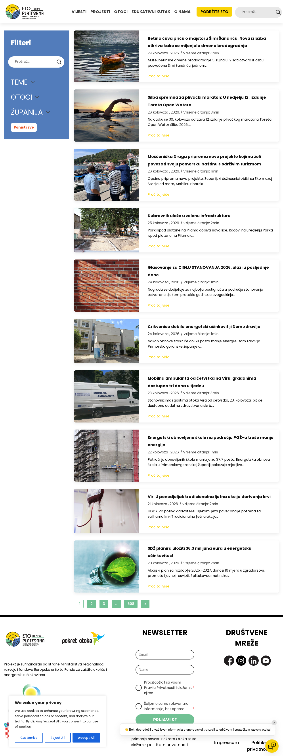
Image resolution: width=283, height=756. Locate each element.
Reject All (57, 737)
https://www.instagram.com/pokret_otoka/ (241, 661)
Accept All (86, 737)
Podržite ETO (214, 11)
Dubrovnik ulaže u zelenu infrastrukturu (189, 215)
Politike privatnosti (259, 745)
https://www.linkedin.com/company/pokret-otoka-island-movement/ (254, 661)
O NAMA (182, 11)
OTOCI (121, 11)
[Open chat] (272, 746)
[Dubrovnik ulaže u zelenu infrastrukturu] (106, 230)
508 (131, 603)
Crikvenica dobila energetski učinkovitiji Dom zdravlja (204, 326)
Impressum (226, 742)
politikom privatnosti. (167, 744)
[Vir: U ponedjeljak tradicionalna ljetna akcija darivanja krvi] (106, 511)
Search (278, 12)
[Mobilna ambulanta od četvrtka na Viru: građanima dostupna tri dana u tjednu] (106, 396)
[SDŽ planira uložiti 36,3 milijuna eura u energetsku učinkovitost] (106, 566)
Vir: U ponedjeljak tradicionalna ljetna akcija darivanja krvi (209, 496)
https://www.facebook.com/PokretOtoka (229, 661)
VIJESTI (79, 11)
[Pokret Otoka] (24, 11)
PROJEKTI (100, 11)
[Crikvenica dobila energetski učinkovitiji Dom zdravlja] (106, 341)
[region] (57, 721)
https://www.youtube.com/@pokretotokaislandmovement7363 (266, 661)
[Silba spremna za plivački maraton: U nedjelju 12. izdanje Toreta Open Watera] (106, 115)
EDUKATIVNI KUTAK (151, 11)
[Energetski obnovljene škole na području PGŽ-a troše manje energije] (106, 456)
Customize (28, 737)
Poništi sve (24, 127)
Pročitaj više (158, 76)
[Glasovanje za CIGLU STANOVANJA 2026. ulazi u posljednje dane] (106, 286)
